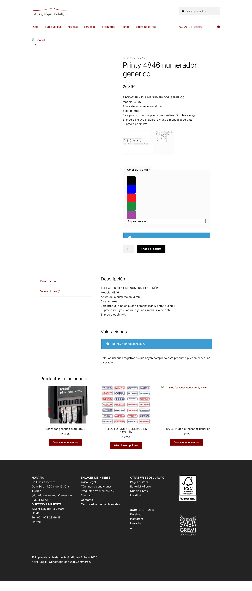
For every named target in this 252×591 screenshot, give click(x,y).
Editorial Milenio (140, 486)
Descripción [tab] (48, 281)
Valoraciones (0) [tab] (51, 291)
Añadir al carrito (151, 248)
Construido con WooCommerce (69, 561)
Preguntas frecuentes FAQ (98, 491)
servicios (89, 26)
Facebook (136, 514)
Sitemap (86, 495)
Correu (36, 522)
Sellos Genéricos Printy (135, 58)
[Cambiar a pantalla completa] (12, 584)
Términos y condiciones (96, 486)
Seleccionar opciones (65, 442)
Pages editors (139, 482)
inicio (35, 26)
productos (108, 26)
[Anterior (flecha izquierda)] (4, 589)
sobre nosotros (146, 26)
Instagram (136, 519)
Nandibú (135, 495)
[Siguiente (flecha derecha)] (12, 589)
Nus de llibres (139, 491)
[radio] (166, 180)
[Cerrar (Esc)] (30, 584)
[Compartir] (21, 584)
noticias (73, 26)
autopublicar (53, 26)
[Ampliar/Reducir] (4, 584)
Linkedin (135, 523)
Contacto (87, 500)
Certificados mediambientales (100, 504)
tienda (126, 26)
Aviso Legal (88, 482)
